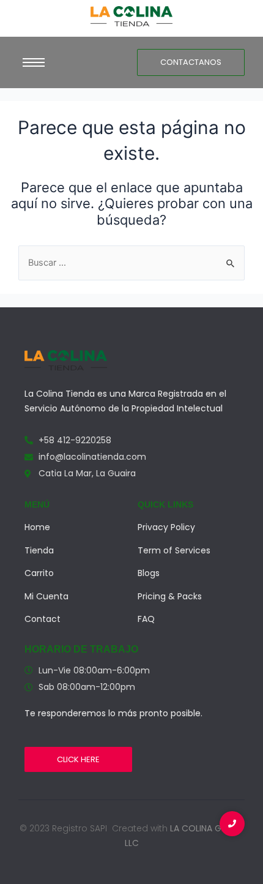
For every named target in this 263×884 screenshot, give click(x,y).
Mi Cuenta (46, 596)
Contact (42, 619)
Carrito (39, 573)
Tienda (39, 550)
